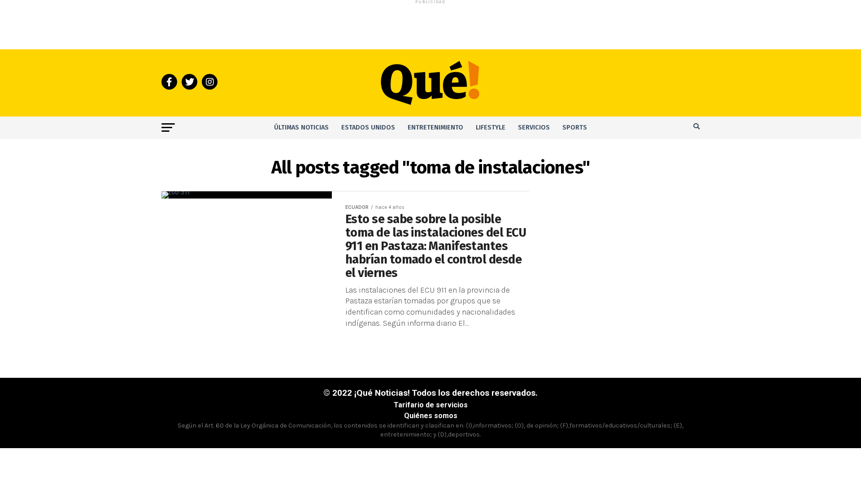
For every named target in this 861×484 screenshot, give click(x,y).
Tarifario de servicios (431, 405)
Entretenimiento (435, 127)
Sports (574, 127)
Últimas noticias (301, 127)
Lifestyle (490, 127)
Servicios (534, 127)
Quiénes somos (430, 415)
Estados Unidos (368, 127)
